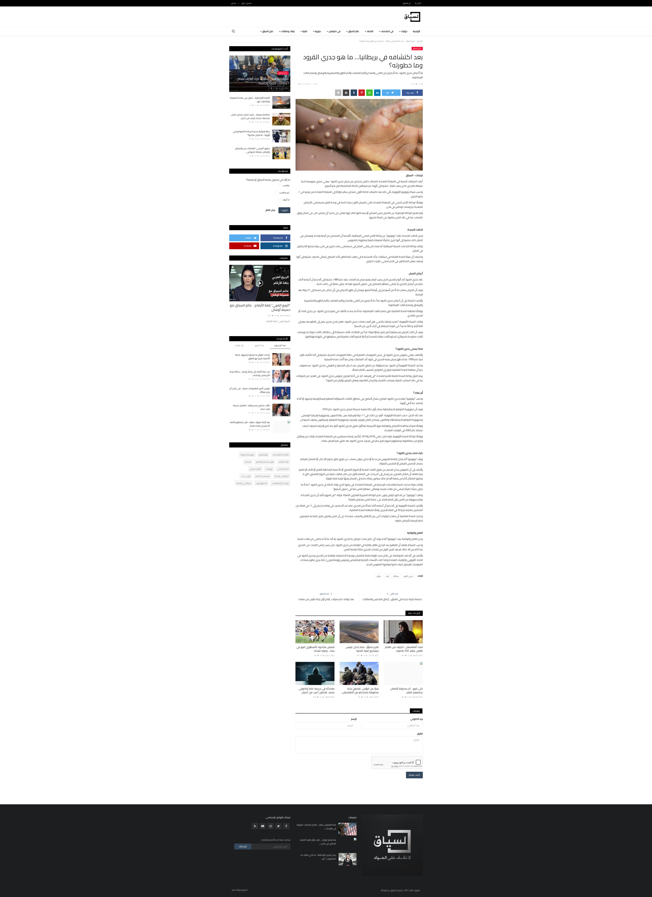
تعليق (420, 733)
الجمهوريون (261, 483)
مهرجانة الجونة (247, 455)
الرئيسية (416, 31)
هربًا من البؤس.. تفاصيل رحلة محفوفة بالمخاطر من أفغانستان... (360, 690)
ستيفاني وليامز (282, 476)
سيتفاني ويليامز (243, 483)
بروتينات (269, 469)
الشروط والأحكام (239, 890)
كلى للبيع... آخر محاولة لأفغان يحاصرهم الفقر (406, 690)
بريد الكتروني (416, 719)
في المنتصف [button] (386, 31)
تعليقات (416, 711)
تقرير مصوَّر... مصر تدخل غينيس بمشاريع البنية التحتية (362, 649)
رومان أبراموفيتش (280, 483)
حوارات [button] (404, 31)
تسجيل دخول (246, 3)
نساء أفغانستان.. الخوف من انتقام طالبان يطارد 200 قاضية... (404, 649)
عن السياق (407, 3)
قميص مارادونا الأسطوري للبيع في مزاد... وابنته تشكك (315, 649)
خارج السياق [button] (267, 31)
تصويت (284, 210)
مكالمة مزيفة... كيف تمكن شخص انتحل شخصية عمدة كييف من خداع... (250, 116)
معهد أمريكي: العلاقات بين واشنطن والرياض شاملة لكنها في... (252, 150)
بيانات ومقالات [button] (287, 31)
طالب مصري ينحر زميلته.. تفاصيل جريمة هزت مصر (251, 407)
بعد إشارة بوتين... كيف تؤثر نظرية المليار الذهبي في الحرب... (318, 841)
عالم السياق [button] (353, 31)
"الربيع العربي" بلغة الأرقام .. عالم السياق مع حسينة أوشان (260, 307)
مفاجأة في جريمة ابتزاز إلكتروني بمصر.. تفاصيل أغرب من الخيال (316, 690)
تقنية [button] (304, 31)
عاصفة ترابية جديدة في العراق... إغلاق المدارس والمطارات (392, 599)
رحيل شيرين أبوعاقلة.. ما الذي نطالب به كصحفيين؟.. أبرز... (318, 857)
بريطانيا (396, 576)
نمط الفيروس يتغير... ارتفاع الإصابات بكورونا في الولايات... (316, 826)
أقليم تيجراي (255, 469)
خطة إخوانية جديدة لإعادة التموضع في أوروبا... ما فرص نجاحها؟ (251, 133)
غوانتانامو (263, 455)
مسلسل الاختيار (262, 476)
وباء (387, 576)
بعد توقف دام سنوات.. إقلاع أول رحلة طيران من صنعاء (326, 599)
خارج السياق (410, 41)
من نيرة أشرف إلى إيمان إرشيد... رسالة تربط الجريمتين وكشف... (250, 373)
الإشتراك (243, 846)
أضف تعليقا (414, 775)
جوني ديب (246, 476)
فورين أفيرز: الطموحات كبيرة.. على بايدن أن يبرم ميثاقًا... (249, 390)
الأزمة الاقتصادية (281, 455)
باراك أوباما (284, 462)
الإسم (354, 719)
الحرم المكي (283, 469)
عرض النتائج (270, 210)
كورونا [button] (317, 31)
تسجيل (233, 3)
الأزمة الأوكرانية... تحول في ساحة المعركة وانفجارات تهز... (250, 99)
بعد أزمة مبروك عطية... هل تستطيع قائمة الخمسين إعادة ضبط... (250, 424)
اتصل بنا (418, 3)
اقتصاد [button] (369, 31)
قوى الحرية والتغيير (265, 462)
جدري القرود (408, 576)
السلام (248, 462)
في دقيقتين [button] (334, 31)
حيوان (378, 576)
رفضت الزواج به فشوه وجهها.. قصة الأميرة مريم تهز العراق (252, 356)
